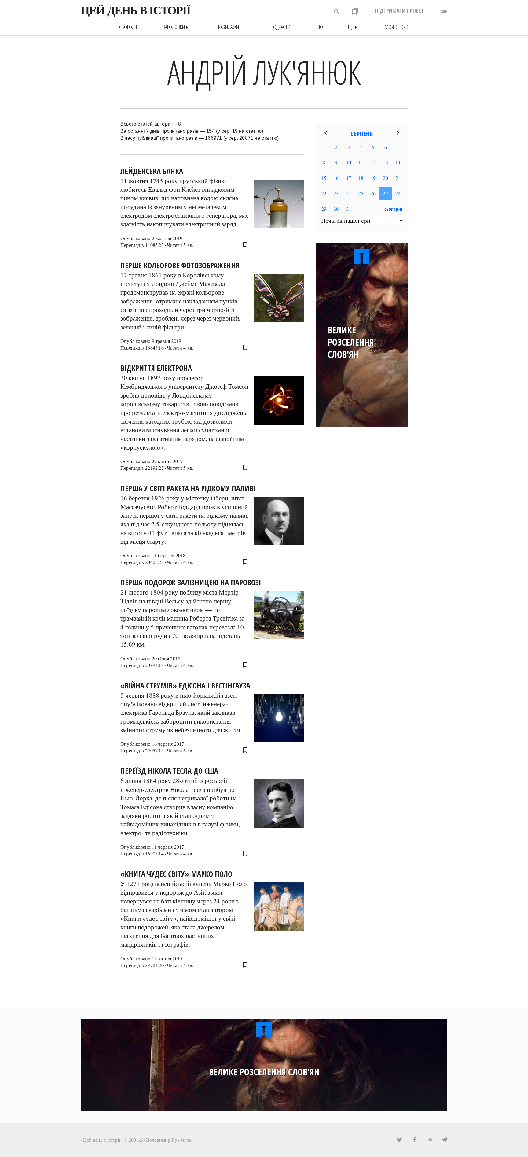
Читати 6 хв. (180, 562)
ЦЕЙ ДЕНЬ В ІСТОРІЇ (135, 10)
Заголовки (177, 27)
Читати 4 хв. (180, 347)
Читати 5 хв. (180, 245)
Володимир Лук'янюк (169, 1140)
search (336, 12)
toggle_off (443, 11)
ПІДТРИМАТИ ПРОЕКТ (399, 10)
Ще (354, 27)
